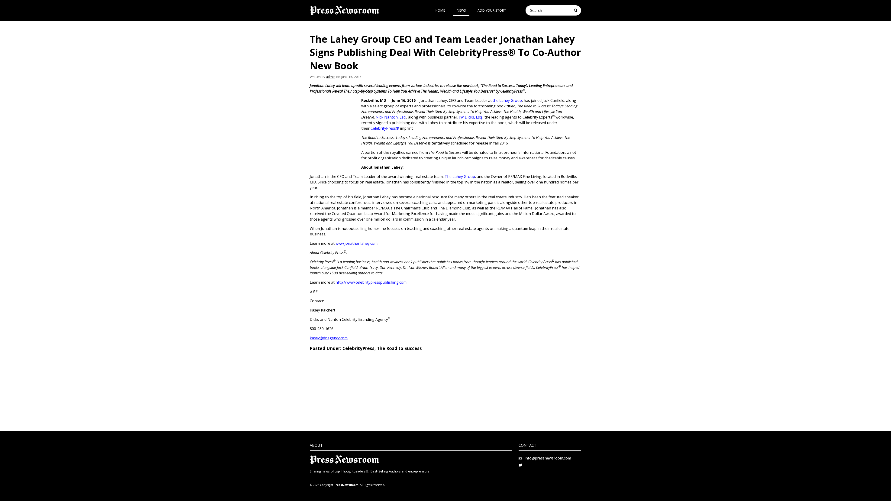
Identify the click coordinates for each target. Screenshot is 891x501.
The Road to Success (399, 348)
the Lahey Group (507, 100)
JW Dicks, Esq (470, 117)
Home (440, 10)
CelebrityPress (358, 348)
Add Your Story (492, 10)
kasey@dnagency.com (329, 337)
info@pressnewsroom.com (548, 458)
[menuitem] (440, 10)
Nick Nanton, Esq (391, 117)
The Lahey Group (460, 176)
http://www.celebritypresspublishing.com (371, 282)
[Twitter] (520, 465)
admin (330, 76)
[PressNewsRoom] (344, 10)
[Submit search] (577, 10)
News (461, 10)
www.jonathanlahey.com (357, 243)
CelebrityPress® (385, 128)
